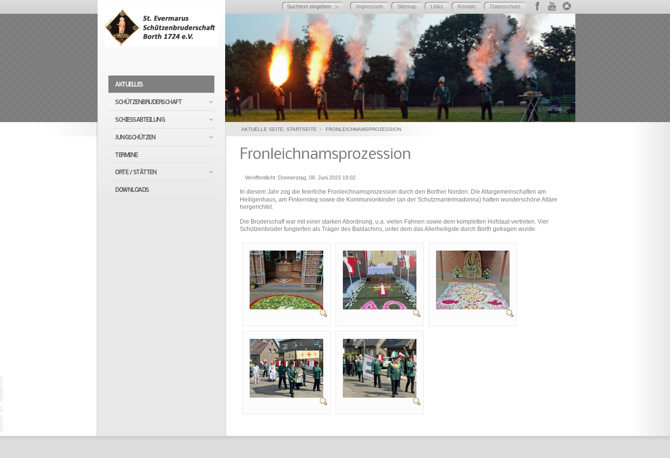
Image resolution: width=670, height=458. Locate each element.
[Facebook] (537, 5)
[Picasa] (567, 5)
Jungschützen (135, 137)
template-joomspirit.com (2, 404)
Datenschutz (505, 6)
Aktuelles (129, 84)
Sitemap (406, 6)
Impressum (369, 6)
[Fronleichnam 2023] (286, 279)
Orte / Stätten (135, 172)
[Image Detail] (324, 312)
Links (437, 6)
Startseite (301, 129)
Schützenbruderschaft (148, 102)
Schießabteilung (140, 120)
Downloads (132, 190)
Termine (126, 155)
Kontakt (467, 6)
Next (565, 65)
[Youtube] (552, 5)
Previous (235, 65)
